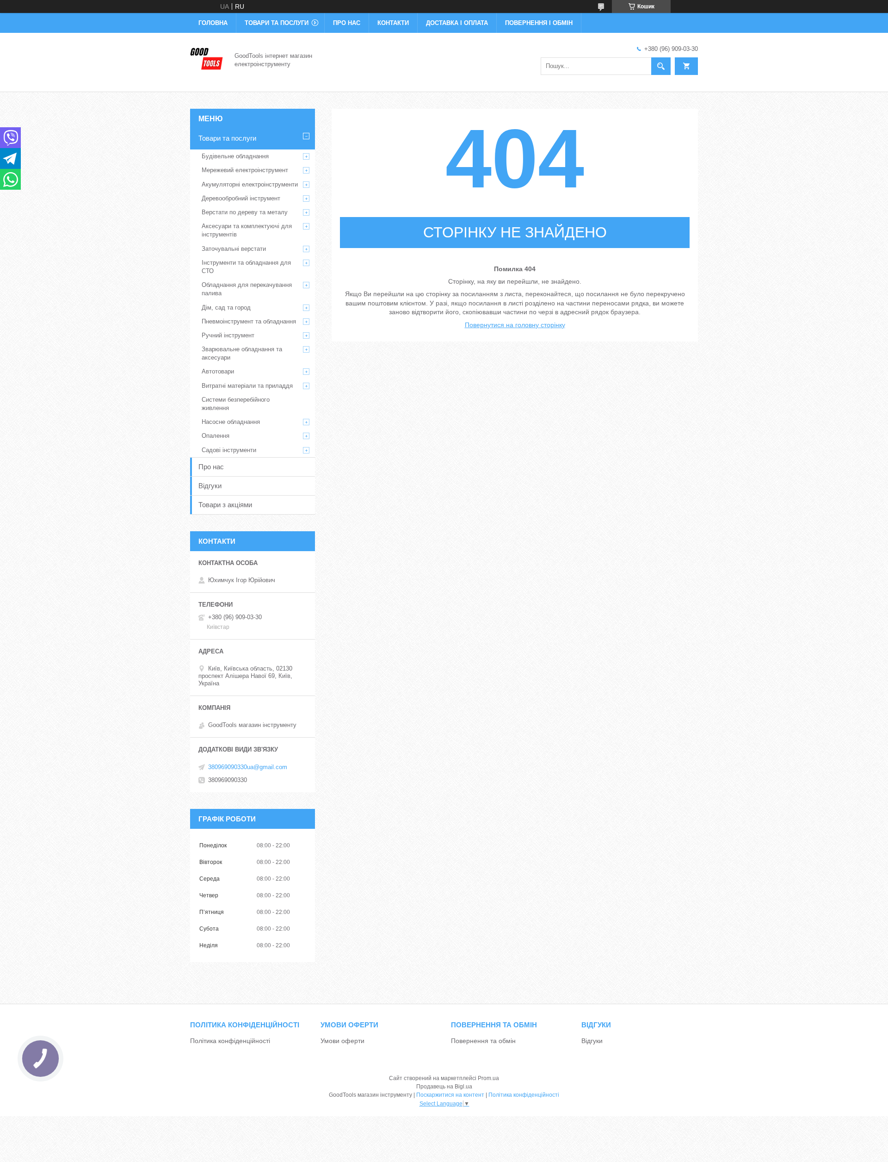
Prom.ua (488, 1078)
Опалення (215, 435)
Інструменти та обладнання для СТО (246, 266)
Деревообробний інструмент (241, 198)
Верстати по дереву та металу (245, 212)
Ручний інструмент (228, 335)
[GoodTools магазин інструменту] (206, 59)
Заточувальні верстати (234, 248)
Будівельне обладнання (235, 156)
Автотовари (218, 371)
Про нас (346, 22)
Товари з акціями (225, 505)
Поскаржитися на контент (450, 1095)
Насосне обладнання (231, 421)
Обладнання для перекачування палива (247, 289)
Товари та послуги (276, 22)
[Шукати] (661, 66)
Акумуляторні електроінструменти (250, 184)
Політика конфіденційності (230, 1040)
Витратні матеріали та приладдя (247, 385)
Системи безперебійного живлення (236, 403)
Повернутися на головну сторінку (515, 325)
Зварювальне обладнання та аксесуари (242, 353)
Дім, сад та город (226, 307)
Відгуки (210, 486)
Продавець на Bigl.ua (444, 1086)
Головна (213, 22)
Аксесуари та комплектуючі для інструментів (247, 230)
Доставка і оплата (457, 22)
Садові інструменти (229, 450)
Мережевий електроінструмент (245, 170)
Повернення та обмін (483, 1040)
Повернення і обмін (539, 22)
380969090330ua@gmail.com (247, 767)
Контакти (393, 22)
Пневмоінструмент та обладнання (249, 321)
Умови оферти (342, 1040)
